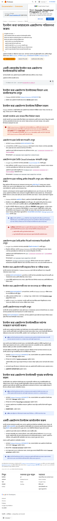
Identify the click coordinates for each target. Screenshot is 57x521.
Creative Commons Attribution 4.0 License (31, 463)
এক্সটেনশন (19, 199)
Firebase (5, 21)
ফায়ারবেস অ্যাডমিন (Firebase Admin (38, 55)
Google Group (42, 481)
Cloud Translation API (14, 15)
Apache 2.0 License (6, 465)
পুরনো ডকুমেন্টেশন (43, 489)
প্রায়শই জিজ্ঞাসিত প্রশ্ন (43, 486)
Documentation (7, 6)
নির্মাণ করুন (27, 21)
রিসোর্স (7, 428)
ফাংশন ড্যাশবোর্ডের (15, 275)
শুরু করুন (50, 19)
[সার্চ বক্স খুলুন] (33, 2)
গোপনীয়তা (8, 514)
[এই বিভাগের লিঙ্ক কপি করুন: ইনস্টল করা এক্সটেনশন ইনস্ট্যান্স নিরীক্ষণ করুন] (49, 106)
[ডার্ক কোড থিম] (50, 81)
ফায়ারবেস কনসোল (10, 59)
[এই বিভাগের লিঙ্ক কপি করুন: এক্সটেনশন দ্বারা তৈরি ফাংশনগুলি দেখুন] (36, 140)
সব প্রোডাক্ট (4, 508)
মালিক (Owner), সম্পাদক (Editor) (18, 55)
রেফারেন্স (4, 479)
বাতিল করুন (40, 19)
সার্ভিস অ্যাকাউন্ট (11, 426)
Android (4, 498)
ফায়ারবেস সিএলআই (22, 59)
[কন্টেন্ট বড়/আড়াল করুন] (14, 34)
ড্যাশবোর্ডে (28, 97)
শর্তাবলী (3, 514)
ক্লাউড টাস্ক (35, 184)
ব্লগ (20, 477)
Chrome (4, 500)
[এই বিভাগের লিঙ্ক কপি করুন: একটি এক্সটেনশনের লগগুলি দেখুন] (32, 307)
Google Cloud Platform (7, 505)
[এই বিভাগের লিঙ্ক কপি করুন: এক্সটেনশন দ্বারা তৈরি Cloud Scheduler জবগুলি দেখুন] (48, 160)
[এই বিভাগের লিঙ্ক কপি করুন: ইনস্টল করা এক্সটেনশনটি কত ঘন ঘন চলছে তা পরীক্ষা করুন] (4, 288)
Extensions (19, 6)
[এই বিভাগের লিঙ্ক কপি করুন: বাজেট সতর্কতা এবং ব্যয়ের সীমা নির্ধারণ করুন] (41, 116)
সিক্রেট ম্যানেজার (33, 246)
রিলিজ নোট (41, 484)
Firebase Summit (24, 479)
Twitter (21, 481)
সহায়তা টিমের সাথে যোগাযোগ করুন (46, 477)
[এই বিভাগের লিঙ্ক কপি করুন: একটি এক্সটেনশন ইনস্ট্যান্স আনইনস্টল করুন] (47, 421)
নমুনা (3, 481)
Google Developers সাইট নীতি (33, 465)
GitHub (3, 486)
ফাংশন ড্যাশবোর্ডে (25, 143)
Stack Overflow (42, 479)
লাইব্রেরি (3, 484)
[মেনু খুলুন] (2, 2)
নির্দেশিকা (3, 477)
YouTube (22, 484)
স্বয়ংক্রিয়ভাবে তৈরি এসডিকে (37, 59)
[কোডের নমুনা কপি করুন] (53, 81)
